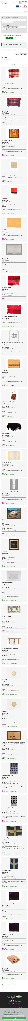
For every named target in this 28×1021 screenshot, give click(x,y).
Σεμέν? (3, 172)
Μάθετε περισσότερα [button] (12, 1014)
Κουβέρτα (4, 80)
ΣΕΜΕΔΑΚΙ (4, 679)
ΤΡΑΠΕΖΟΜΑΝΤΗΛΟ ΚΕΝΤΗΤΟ (10, 648)
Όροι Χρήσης (21, 1007)
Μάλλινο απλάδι (6, 287)
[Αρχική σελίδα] (9, 2)
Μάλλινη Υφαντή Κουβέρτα (9, 316)
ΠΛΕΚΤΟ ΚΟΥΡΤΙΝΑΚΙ (7, 582)
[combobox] (7, 22)
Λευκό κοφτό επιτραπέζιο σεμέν (10, 491)
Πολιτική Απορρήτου (13, 1007)
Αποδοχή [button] (14, 1018)
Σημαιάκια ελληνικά (7, 775)
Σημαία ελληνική (6, 837)
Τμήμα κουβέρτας (6, 462)
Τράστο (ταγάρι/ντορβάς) (8, 401)
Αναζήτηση (9, 38)
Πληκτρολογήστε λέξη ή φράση (10, 17)
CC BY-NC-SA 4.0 (11, 535)
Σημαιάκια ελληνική (7, 870)
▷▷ (25, 64)
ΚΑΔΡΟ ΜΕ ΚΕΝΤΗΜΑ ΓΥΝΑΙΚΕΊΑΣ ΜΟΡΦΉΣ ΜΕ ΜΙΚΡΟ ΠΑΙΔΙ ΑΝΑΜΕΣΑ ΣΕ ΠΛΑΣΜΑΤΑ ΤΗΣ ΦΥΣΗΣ (14, 744)
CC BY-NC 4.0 (11, 92)
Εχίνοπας (4, 551)
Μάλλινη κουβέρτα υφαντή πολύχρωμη (12, 342)
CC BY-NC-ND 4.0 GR (12, 600)
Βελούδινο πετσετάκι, (8, 903)
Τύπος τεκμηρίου (6, 25)
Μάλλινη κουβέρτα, (7, 140)
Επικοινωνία (5, 1007)
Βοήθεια (24, 38)
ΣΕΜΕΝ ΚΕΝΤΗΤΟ (6, 617)
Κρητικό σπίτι (5, 520)
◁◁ (12, 64)
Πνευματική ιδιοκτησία (14, 1008)
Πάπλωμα (4, 966)
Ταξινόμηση (4, 57)
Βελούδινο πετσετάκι (7, 934)
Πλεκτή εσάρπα (6, 433)
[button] (11, 35)
